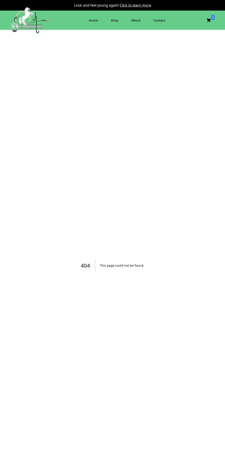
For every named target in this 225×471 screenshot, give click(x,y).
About (136, 20)
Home (93, 20)
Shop (114, 20)
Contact (159, 20)
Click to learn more (135, 5)
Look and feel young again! (97, 5)
